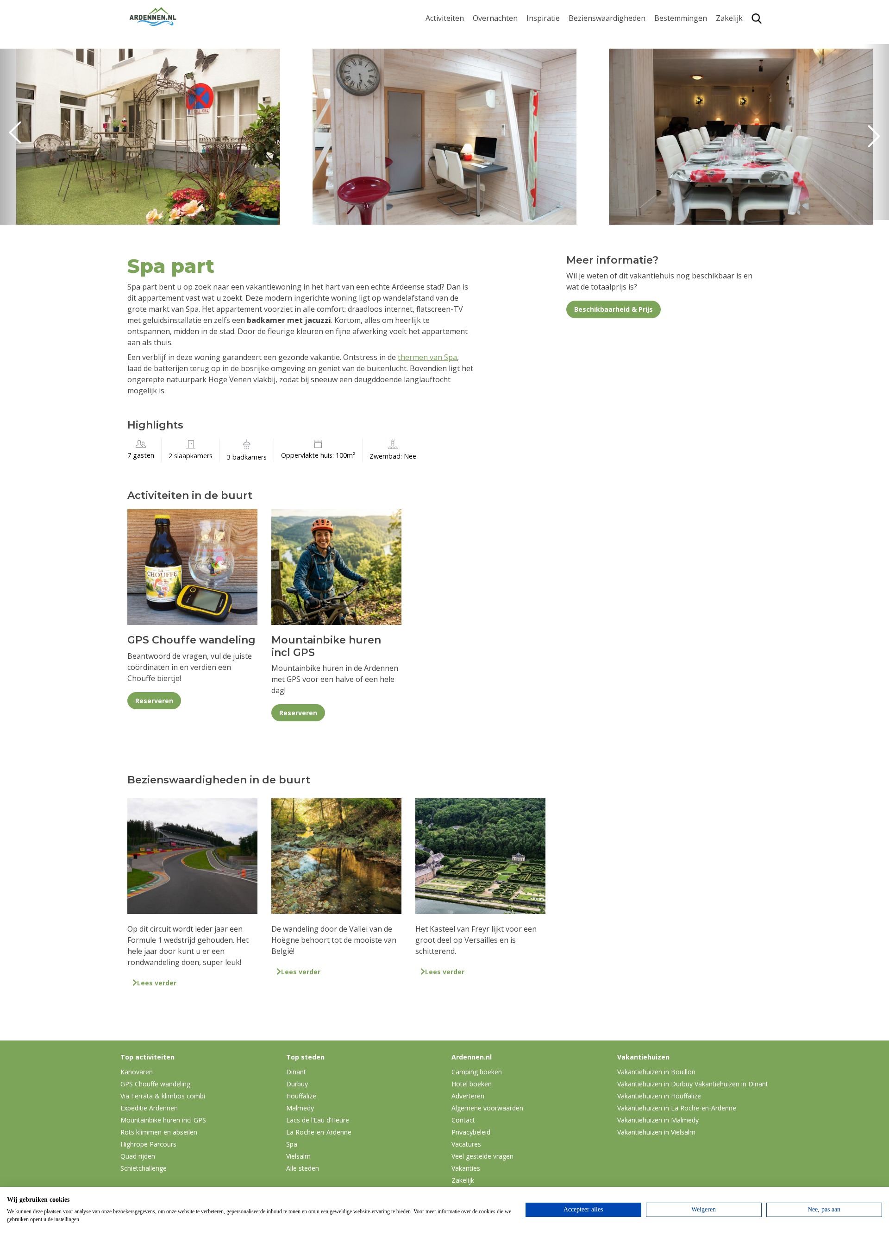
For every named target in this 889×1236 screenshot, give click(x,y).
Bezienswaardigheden (607, 18)
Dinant (666, 102)
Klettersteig (446, 117)
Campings (490, 35)
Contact (463, 1120)
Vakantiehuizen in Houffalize (659, 1095)
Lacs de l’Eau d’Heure (317, 1120)
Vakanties (465, 1168)
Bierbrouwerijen (597, 79)
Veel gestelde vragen (482, 1156)
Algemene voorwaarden (487, 1108)
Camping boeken (476, 1071)
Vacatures (466, 1144)
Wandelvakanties (556, 64)
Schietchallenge (143, 1168)
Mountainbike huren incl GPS (163, 1120)
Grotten (582, 93)
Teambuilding (740, 35)
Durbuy (667, 35)
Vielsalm (298, 1156)
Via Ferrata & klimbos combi (162, 1095)
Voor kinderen (594, 107)
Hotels (484, 50)
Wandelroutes (593, 35)
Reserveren (154, 700)
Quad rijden (137, 1156)
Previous (18, 137)
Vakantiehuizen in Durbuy (655, 1083)
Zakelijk (729, 18)
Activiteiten (445, 18)
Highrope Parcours (459, 87)
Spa (660, 87)
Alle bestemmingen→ (684, 136)
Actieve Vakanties (556, 35)
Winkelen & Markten (604, 122)
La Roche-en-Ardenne (677, 54)
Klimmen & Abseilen (460, 102)
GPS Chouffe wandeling (447, 54)
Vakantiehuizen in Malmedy (658, 1120)
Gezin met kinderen (560, 79)
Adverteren (467, 1095)
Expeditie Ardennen (149, 1108)
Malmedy (300, 1108)
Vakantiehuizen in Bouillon (656, 1071)
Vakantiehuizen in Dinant (731, 1083)
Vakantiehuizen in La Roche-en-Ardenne (676, 1108)
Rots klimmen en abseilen (158, 1132)
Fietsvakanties (551, 50)
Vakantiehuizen (500, 64)
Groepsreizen (739, 50)
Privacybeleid (470, 1132)
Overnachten (495, 18)
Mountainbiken (452, 73)
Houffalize (672, 117)
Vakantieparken (500, 79)
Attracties (585, 50)
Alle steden (302, 1168)
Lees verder (156, 982)
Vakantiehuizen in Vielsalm (656, 1132)
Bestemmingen (680, 18)
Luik (661, 73)
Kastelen (584, 64)
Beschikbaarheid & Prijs (613, 309)
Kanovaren (444, 35)
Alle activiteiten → (456, 131)
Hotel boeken (471, 1083)
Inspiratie (543, 18)
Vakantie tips (549, 93)
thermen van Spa (427, 357)
